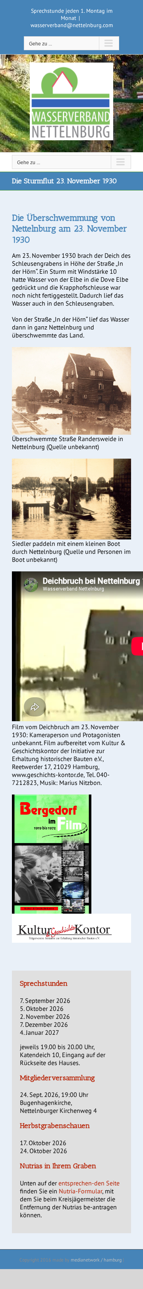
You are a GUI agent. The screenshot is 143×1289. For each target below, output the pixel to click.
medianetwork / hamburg (96, 1260)
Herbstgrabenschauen (55, 1125)
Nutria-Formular (80, 1191)
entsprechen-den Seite (89, 1183)
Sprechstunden (44, 983)
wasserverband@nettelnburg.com (72, 25)
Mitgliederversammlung (57, 1077)
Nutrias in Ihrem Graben (58, 1165)
